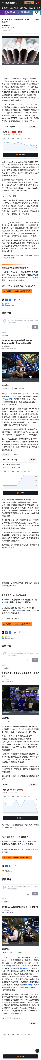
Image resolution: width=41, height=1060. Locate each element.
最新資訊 (5, 8)
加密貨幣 (32, 8)
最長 (29, 138)
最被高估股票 (25, 968)
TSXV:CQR (7, 399)
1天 (5, 138)
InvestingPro (25, 246)
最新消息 (23, 8)
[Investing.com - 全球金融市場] (11, 3)
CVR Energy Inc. (8, 957)
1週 (8, 138)
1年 (21, 138)
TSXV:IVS (34, 394)
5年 (25, 138)
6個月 (17, 138)
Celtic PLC (15, 729)
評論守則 (4, 332)
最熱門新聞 (14, 8)
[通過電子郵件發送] (20, 299)
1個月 (12, 138)
